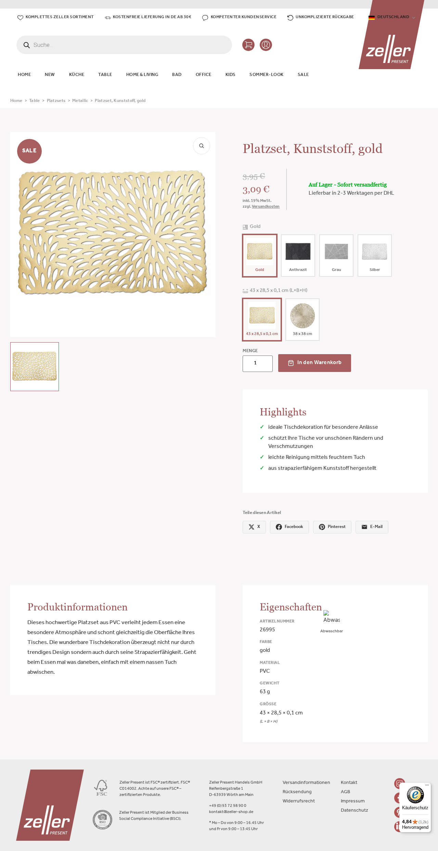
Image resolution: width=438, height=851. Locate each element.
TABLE (105, 75)
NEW (50, 75)
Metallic (80, 101)
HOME (24, 75)
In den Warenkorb (319, 363)
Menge (250, 351)
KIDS (231, 75)
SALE (303, 75)
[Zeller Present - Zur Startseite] (391, 34)
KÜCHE (77, 75)
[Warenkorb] (248, 45)
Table (34, 101)
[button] (34, 366)
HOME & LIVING (142, 75)
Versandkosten (266, 207)
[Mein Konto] (266, 45)
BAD (177, 75)
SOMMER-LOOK (266, 75)
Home (16, 101)
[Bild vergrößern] (201, 145)
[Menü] (427, 787)
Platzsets (56, 101)
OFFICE (203, 75)
